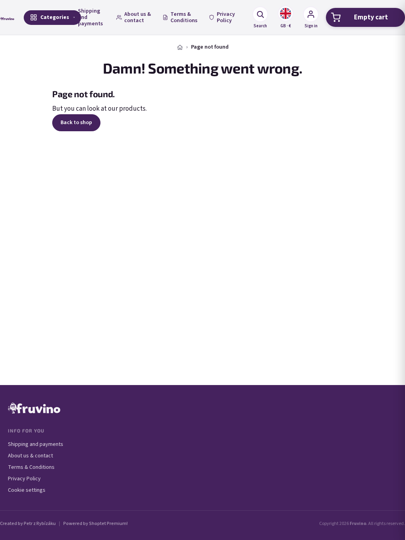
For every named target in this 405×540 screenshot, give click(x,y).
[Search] (260, 14)
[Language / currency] (285, 13)
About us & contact (137, 17)
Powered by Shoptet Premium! (95, 523)
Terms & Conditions (183, 17)
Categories (54, 17)
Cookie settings (26, 490)
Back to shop (76, 123)
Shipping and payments (90, 17)
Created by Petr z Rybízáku (28, 523)
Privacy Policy (226, 17)
